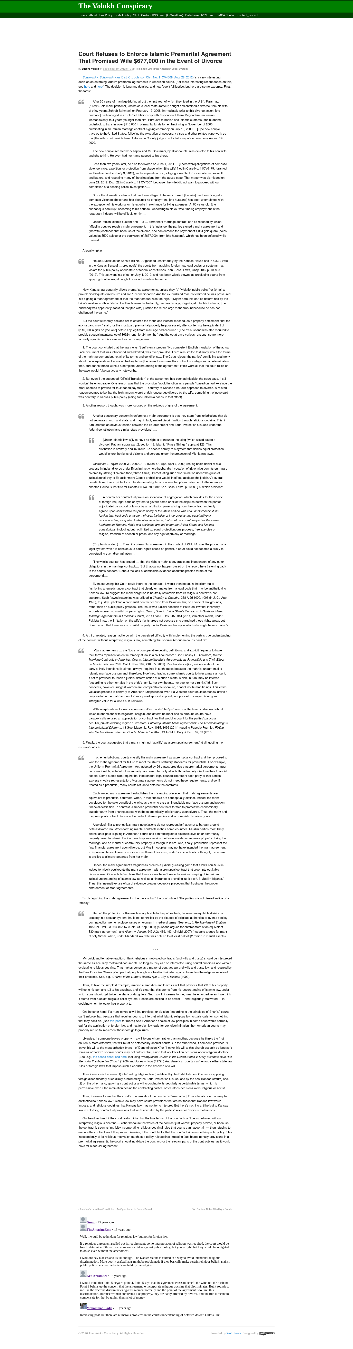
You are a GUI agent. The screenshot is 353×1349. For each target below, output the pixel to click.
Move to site (138, 20)
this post (115, 1020)
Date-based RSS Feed (199, 15)
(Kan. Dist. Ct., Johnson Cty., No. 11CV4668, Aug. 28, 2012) (138, 77)
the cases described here (110, 1056)
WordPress (234, 1333)
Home (83, 15)
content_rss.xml (248, 15)
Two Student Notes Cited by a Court (211, 1209)
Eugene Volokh (90, 68)
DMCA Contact (226, 15)
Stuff (136, 15)
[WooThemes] (267, 1333)
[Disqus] (155, 1266)
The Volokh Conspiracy (115, 6)
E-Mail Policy (123, 15)
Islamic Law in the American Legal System (163, 68)
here (87, 86)
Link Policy (106, 15)
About (93, 15)
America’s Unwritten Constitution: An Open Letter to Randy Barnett (115, 1209)
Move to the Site (101, 20)
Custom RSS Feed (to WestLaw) (162, 15)
